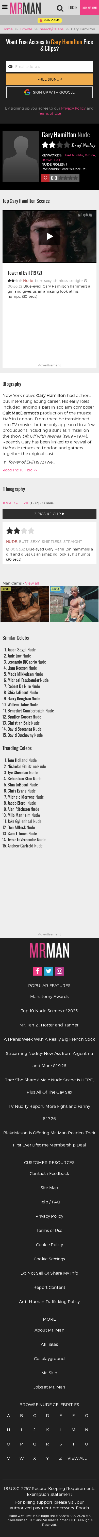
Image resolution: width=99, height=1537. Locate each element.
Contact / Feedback (49, 1173)
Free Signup (50, 79)
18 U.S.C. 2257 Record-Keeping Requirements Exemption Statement (49, 1491)
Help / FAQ (49, 1202)
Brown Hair (51, 160)
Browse (26, 29)
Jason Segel (22, 649)
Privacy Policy (73, 108)
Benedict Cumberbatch (31, 710)
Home (8, 29)
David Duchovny (25, 735)
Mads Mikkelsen (25, 674)
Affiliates (49, 1344)
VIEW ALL (74, 1458)
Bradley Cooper (24, 717)
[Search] (60, 7)
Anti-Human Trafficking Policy (49, 1301)
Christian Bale (24, 723)
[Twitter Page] (48, 971)
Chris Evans (22, 791)
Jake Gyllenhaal (25, 821)
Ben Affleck (21, 827)
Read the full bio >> (20, 470)
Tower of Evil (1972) (25, 273)
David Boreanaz (25, 729)
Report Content (49, 1287)
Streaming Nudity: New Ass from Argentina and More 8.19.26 (49, 1059)
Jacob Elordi (22, 803)
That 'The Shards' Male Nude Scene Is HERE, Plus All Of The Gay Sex (49, 1086)
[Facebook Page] (37, 971)
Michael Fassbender (28, 680)
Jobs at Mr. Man (49, 1387)
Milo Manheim (24, 815)
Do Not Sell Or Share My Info (49, 1273)
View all (32, 583)
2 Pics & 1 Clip (48, 514)
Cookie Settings (49, 1259)
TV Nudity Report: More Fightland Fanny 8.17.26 (49, 1112)
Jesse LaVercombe (26, 839)
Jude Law (19, 656)
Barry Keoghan (24, 698)
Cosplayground (49, 1358)
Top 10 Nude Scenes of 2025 (49, 1010)
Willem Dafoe (23, 704)
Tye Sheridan (23, 772)
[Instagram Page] (59, 971)
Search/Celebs (51, 29)
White (90, 155)
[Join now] (89, 7)
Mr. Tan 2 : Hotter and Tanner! (49, 1025)
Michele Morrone (26, 797)
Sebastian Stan (25, 778)
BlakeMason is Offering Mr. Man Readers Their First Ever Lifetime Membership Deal (49, 1138)
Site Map (49, 1187)
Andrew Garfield (25, 845)
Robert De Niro (24, 686)
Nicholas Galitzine (27, 766)
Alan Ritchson (23, 809)
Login (73, 7)
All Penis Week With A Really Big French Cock (49, 1039)
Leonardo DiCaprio (27, 662)
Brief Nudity (73, 155)
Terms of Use (49, 113)
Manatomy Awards (49, 996)
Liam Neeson (22, 668)
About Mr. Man (49, 1330)
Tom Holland (22, 760)
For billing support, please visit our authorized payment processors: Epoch (49, 1505)
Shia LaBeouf (23, 692)
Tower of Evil (16, 503)
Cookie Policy (49, 1244)
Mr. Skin (49, 1372)
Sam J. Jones (22, 833)
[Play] (49, 236)
